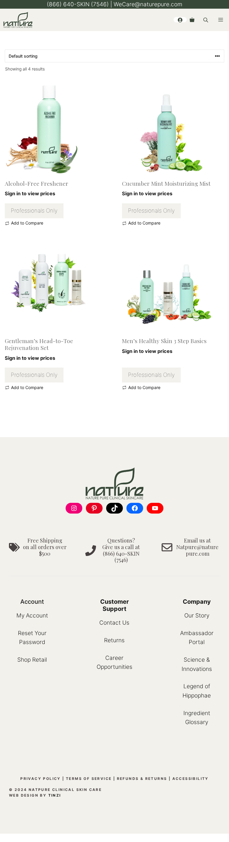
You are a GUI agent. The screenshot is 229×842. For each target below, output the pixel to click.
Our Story (196, 615)
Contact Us (114, 622)
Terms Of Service (89, 778)
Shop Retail (32, 659)
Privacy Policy (40, 778)
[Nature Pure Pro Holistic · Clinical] (18, 20)
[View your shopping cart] (192, 19)
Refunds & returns (142, 778)
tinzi (54, 795)
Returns (114, 640)
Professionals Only (34, 210)
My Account (32, 615)
